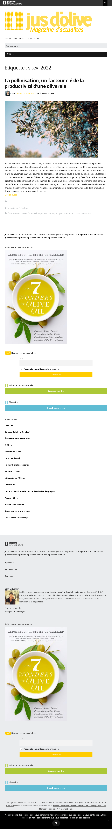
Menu (11, 54)
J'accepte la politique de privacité (41, 369)
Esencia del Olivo (13, 451)
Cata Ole (9, 425)
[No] (108, 820)
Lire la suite (11, 194)
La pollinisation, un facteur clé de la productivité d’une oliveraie (44, 83)
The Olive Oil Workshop (16, 517)
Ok (56, 823)
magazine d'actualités (89, 234)
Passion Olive (11, 498)
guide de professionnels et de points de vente (42, 237)
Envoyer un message (14, 611)
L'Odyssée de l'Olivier (15, 478)
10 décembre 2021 (44, 93)
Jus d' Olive (84, 802)
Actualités (12, 208)
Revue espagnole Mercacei (17, 511)
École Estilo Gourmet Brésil (18, 438)
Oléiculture (24, 208)
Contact (9, 576)
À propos (9, 562)
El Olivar (9, 445)
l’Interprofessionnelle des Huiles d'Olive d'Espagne (30, 491)
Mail (21, 358)
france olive (13, 213)
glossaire (9, 237)
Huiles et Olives (12, 471)
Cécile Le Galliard (25, 93)
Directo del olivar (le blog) (17, 432)
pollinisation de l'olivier (69, 213)
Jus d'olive (9, 234)
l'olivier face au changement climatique (39, 213)
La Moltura (10, 484)
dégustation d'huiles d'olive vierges (65, 592)
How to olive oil (12, 458)
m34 (76, 802)
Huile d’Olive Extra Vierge (17, 464)
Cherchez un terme (56, 408)
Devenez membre (56, 391)
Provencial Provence (14, 504)
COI (73, 595)
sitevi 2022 (87, 213)
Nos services (11, 569)
